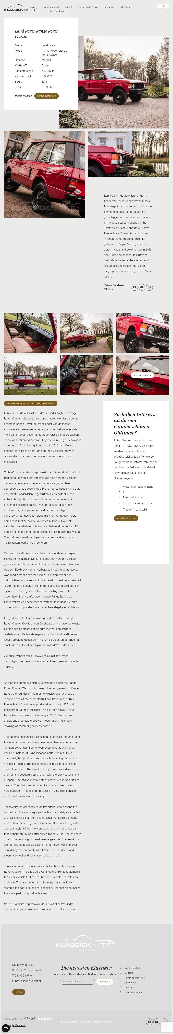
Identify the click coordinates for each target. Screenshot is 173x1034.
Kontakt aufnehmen (126, 518)
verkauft (69, 7)
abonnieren (104, 981)
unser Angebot (51, 7)
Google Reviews (15, 1025)
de (165, 11)
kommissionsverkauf (88, 7)
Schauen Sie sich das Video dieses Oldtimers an (31, 403)
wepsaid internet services (96, 1022)
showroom (110, 7)
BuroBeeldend (69, 1022)
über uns (125, 7)
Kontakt (18, 992)
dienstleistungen (58, 11)
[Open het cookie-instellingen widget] (6, 1028)
